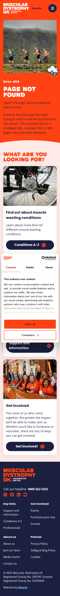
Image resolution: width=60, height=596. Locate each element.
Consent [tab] (11, 267)
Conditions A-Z (12, 521)
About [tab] (49, 267)
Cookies (35, 557)
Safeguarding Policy (43, 550)
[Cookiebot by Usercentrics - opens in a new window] (42, 258)
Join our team (11, 550)
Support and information (11, 512)
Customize (28, 335)
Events (35, 510)
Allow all (30, 324)
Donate (35, 524)
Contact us (10, 563)
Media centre (11, 557)
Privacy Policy (39, 543)
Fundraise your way (43, 517)
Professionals (11, 528)
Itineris (22, 587)
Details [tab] (30, 267)
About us (9, 543)
